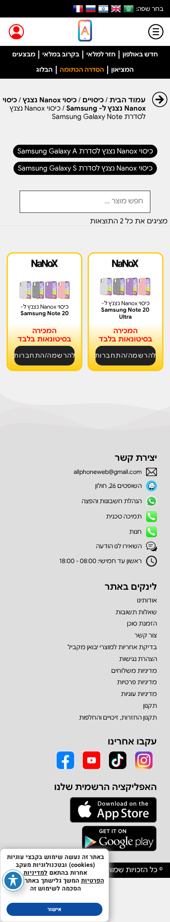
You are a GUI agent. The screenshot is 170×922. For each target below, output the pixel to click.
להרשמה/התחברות (125, 355)
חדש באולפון (140, 54)
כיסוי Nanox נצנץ (50, 100)
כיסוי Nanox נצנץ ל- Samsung (74, 104)
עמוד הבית (127, 100)
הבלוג (44, 69)
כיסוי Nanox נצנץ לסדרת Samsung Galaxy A (85, 151)
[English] (116, 8)
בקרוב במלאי (60, 54)
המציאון (122, 69)
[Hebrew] (103, 8)
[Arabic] (128, 8)
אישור (54, 909)
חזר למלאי (101, 54)
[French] (78, 8)
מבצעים (23, 54)
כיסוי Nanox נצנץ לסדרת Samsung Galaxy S (85, 168)
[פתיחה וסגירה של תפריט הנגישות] (13, 880)
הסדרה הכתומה (82, 69)
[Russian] (90, 8)
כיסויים (93, 100)
